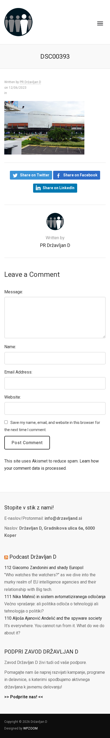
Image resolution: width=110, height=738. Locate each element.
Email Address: (18, 372)
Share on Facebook (80, 175)
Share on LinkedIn (58, 188)
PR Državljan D (30, 82)
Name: (10, 346)
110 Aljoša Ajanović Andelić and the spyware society (53, 618)
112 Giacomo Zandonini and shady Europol (43, 567)
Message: (13, 291)
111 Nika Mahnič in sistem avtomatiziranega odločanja (54, 596)
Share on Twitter (34, 175)
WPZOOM (30, 728)
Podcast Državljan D (32, 557)
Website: (12, 397)
